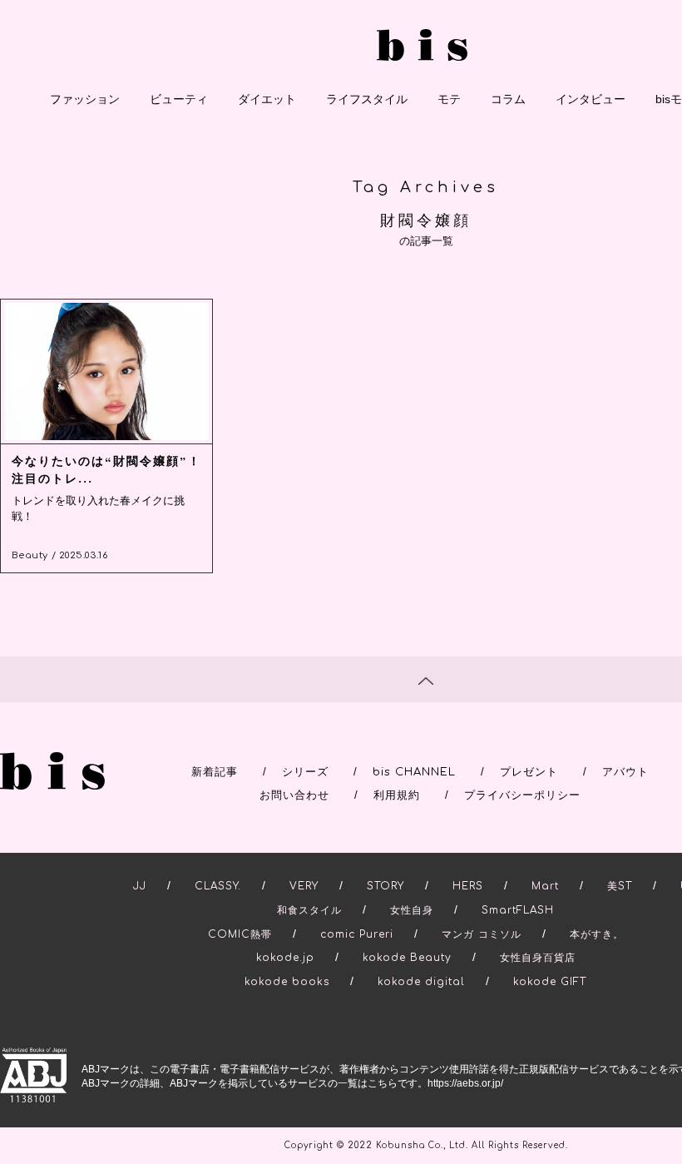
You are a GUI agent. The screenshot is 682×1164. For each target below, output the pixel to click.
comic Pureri (356, 934)
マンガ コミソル (481, 934)
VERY (304, 886)
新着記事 (214, 772)
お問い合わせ (294, 795)
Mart (545, 886)
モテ (449, 99)
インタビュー (590, 99)
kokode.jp (285, 957)
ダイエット (267, 99)
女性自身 (411, 910)
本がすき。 (597, 934)
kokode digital (421, 982)
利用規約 (396, 795)
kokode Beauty (407, 957)
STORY (385, 886)
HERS (467, 886)
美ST (619, 886)
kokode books (287, 982)
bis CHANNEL (414, 772)
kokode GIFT (549, 982)
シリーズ (305, 772)
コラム (508, 99)
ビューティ (179, 99)
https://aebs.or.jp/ (465, 1083)
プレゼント (529, 772)
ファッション (85, 99)
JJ (139, 886)
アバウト (625, 772)
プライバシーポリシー (522, 795)
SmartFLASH (518, 910)
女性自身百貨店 (538, 957)
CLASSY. (218, 886)
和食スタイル (309, 910)
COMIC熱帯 (240, 934)
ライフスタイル (367, 99)
